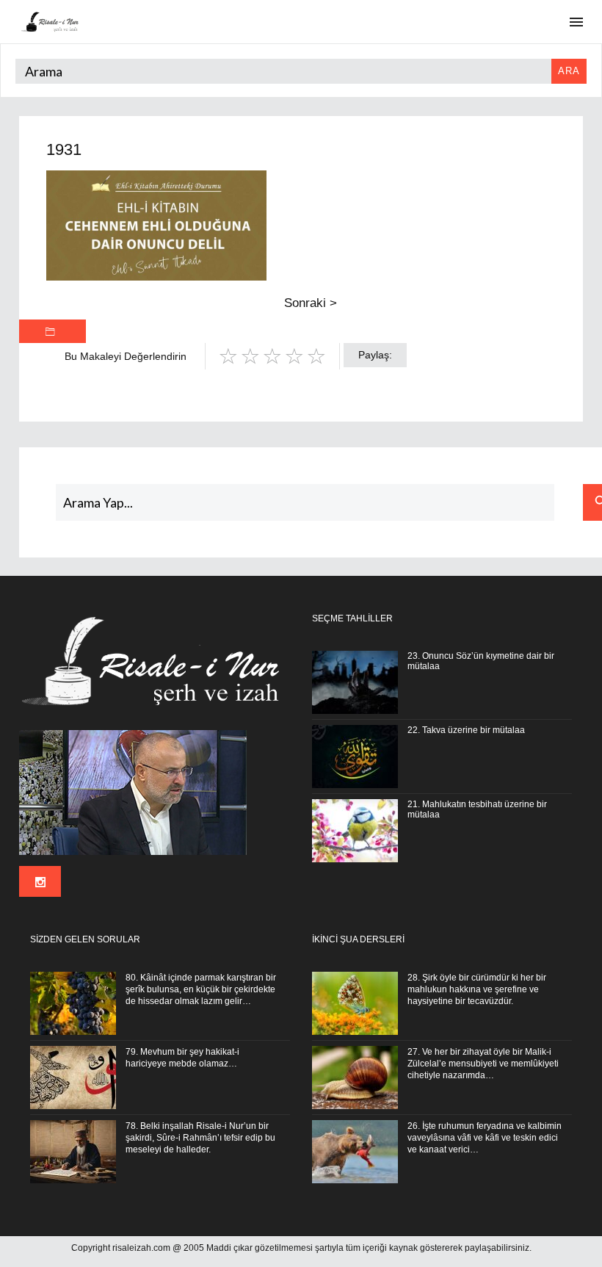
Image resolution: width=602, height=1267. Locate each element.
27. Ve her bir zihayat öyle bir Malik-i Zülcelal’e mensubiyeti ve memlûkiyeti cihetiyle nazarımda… (483, 1063)
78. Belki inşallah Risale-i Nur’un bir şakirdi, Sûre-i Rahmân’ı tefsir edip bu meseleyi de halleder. (200, 1138)
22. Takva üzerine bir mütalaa (466, 730)
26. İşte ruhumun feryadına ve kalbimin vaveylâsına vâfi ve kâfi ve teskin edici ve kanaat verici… (484, 1138)
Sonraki (310, 303)
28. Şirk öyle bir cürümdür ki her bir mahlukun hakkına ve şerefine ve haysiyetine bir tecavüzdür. (476, 989)
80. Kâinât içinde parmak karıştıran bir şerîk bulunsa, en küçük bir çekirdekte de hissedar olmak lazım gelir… (201, 989)
